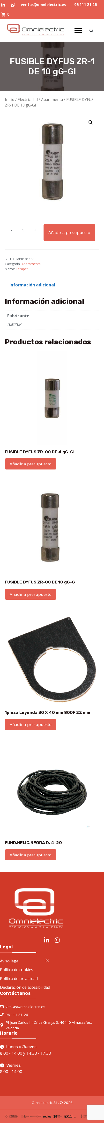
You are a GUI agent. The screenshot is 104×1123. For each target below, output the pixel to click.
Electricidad (28, 99)
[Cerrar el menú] (47, 960)
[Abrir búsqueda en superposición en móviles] (91, 30)
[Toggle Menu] (78, 30)
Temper (22, 269)
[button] (90, 122)
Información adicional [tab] (32, 285)
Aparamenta (52, 99)
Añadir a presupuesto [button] (31, 464)
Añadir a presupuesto (69, 232)
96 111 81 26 (85, 4)
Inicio (9, 99)
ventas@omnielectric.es (43, 4)
